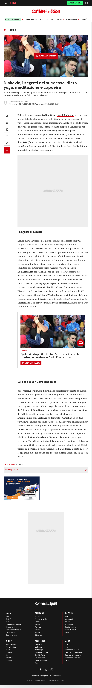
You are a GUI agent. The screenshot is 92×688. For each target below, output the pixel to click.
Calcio (49, 20)
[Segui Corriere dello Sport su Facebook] (40, 669)
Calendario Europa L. (73, 655)
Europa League (11, 627)
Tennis (59, 20)
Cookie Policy (40, 655)
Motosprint (69, 624)
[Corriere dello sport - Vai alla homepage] (46, 11)
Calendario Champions (74, 652)
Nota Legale (39, 650)
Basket (37, 622)
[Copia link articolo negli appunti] (7, 142)
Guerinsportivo (70, 627)
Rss (7, 655)
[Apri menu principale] (5, 3)
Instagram (44, 675)
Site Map (9, 658)
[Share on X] (7, 123)
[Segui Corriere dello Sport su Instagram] (51, 669)
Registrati (9, 660)
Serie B (8, 622)
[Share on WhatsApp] (7, 129)
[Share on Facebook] (7, 116)
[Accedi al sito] (86, 3)
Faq (36, 663)
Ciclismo (38, 635)
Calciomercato (11, 635)
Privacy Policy (40, 658)
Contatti (38, 644)
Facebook (35, 675)
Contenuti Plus (13, 19)
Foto (66, 647)
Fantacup (68, 632)
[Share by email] (7, 136)
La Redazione (40, 647)
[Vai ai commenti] (7, 150)
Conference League (13, 630)
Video (67, 644)
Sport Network (70, 630)
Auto (66, 616)
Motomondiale (41, 619)
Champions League (13, 624)
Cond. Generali (41, 660)
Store (8, 650)
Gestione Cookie (41, 652)
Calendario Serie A (34, 20)
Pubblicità (9, 652)
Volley (37, 630)
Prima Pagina (11, 647)
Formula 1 (38, 616)
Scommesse (71, 20)
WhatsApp (57, 675)
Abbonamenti (11, 644)
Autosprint (69, 619)
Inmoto (67, 622)
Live (14, 3)
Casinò (83, 20)
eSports (38, 632)
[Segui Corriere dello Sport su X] (46, 669)
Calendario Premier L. (73, 658)
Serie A (8, 619)
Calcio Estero (11, 632)
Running (38, 627)
